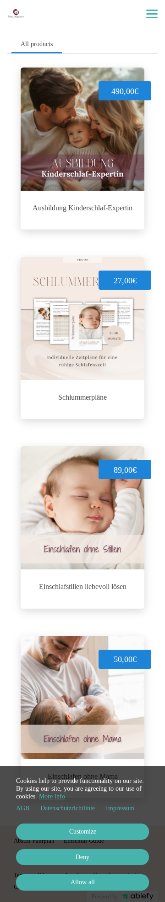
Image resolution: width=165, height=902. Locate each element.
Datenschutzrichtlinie (67, 808)
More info (52, 796)
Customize (82, 831)
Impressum (120, 808)
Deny (82, 857)
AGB (22, 808)
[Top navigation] (151, 14)
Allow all (83, 882)
